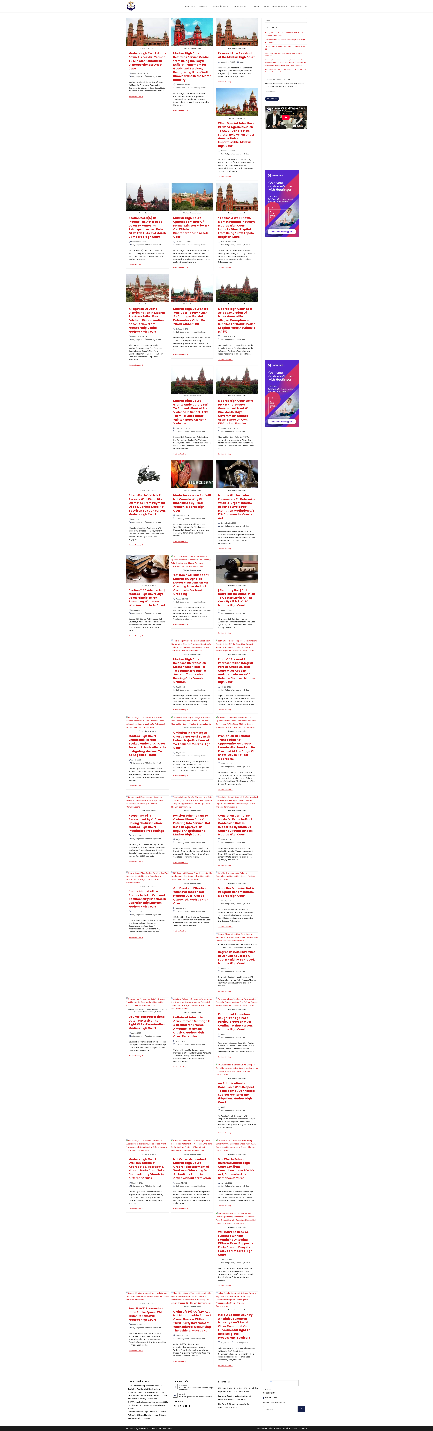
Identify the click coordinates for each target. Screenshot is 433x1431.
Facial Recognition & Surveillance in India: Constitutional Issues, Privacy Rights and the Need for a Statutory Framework (147, 1395)
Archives (267, 1389)
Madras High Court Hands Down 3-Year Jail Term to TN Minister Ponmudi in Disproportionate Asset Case (147, 60)
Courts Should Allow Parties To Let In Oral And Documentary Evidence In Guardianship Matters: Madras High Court (147, 899)
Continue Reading (136, 96)
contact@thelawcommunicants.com (195, 1396)
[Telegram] (189, 1406)
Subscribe (272, 99)
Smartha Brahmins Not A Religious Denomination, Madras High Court (236, 892)
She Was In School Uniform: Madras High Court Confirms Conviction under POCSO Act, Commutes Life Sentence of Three (236, 1168)
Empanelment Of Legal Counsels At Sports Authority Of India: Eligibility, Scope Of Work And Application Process (147, 1415)
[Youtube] (186, 1406)
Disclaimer (266, 1428)
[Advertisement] (286, 149)
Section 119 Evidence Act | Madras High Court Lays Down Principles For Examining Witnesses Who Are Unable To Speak (147, 597)
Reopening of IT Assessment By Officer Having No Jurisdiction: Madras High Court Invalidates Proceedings (146, 823)
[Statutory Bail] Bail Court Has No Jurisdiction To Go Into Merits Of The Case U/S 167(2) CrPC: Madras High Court (236, 597)
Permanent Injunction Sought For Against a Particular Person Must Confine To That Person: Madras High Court (235, 1021)
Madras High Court (153, 76)
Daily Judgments (137, 76)
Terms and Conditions (279, 1428)
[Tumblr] (183, 1406)
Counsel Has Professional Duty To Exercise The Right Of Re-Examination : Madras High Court (147, 1022)
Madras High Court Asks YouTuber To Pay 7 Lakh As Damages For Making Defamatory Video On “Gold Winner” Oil (190, 316)
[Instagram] (177, 1406)
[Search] (301, 1409)
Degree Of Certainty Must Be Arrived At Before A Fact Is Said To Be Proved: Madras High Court (236, 957)
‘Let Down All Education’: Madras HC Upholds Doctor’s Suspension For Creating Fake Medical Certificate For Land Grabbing (191, 584)
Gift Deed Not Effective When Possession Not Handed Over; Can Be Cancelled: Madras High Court (190, 895)
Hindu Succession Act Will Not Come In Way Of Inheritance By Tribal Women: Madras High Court (192, 503)
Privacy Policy (292, 1428)
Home (259, 1428)
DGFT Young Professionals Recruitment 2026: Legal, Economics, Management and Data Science (148, 1405)
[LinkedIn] (180, 1406)
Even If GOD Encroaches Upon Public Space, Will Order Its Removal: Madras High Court (146, 1314)
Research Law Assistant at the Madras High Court (236, 55)
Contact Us (303, 1428)
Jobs (242, 62)
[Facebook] (175, 1406)
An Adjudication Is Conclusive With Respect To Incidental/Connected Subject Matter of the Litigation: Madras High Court (236, 1092)
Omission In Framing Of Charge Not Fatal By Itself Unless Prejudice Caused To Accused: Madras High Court (191, 740)
